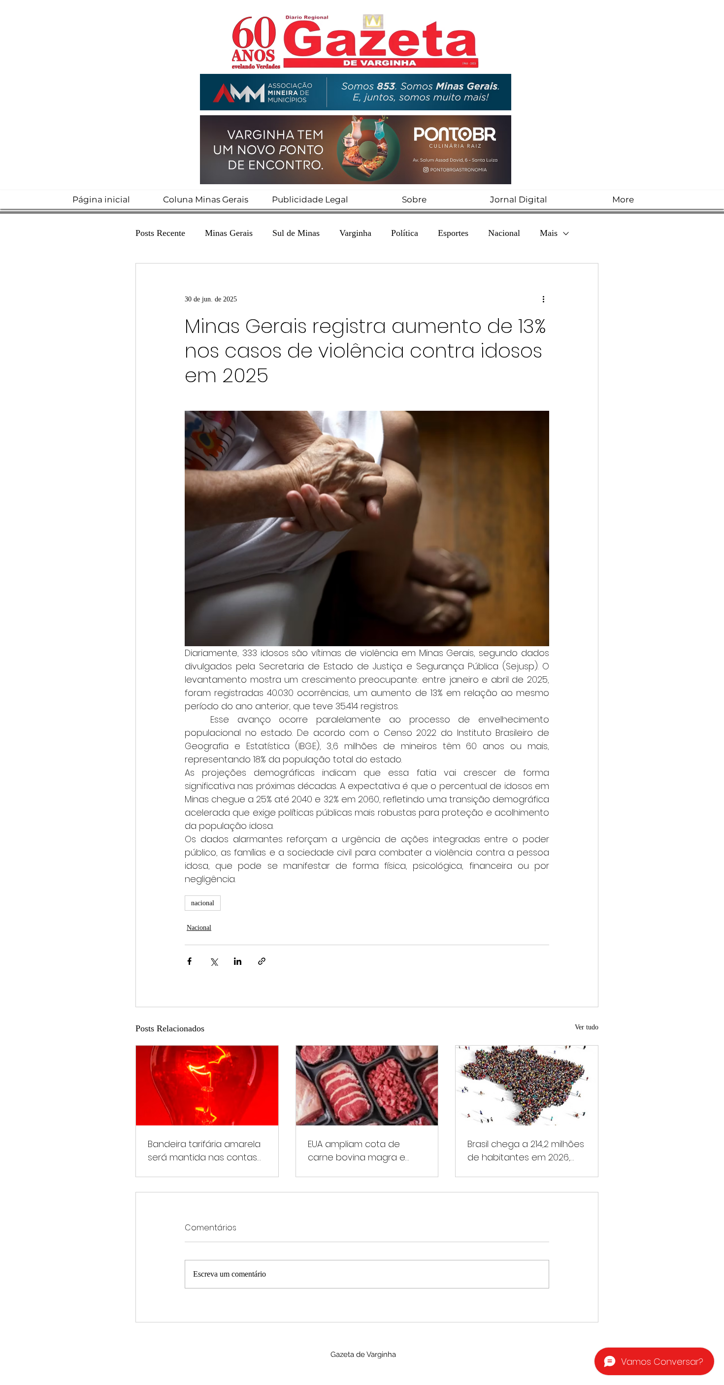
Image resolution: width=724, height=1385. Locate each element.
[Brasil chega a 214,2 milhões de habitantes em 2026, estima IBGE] (527, 1085)
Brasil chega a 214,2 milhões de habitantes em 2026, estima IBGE (525, 1151)
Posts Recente (160, 233)
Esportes (453, 233)
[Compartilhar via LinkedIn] (237, 961)
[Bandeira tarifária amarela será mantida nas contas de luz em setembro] (207, 1085)
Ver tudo (586, 1027)
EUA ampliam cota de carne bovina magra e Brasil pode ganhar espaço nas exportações (366, 1151)
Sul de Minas (296, 233)
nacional (202, 903)
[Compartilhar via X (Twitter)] (213, 961)
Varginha (355, 233)
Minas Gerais (229, 233)
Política (404, 233)
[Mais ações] (543, 299)
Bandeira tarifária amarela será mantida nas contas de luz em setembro (204, 1151)
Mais (549, 233)
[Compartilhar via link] (261, 961)
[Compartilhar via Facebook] (189, 961)
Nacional (504, 233)
